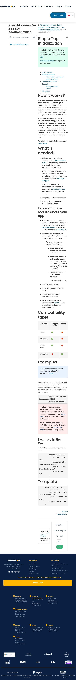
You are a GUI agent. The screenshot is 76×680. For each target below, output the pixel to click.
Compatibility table (49, 82)
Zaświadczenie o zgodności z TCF (42, 675)
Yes (59, 547)
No (59, 541)
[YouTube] (12, 572)
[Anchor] (46, 216)
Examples (45, 84)
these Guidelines (58, 189)
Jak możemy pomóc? (44, 535)
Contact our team (47, 61)
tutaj (41, 57)
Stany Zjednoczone (21, 609)
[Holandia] (14, 596)
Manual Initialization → (62, 513)
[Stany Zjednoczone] (14, 609)
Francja (17, 625)
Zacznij (56, 303)
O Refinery (48, 6)
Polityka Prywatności (6, 675)
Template (46, 91)
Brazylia (17, 637)
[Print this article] (67, 37)
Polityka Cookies (26, 675)
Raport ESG (27, 677)
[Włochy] (47, 596)
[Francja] (14, 625)
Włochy (50, 597)
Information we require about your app (55, 78)
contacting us (61, 230)
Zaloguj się (67, 6)
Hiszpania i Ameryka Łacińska (37, 597)
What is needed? (48, 74)
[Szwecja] (47, 625)
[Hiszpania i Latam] (30, 596)
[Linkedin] (9, 572)
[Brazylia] (14, 637)
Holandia (18, 597)
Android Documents (20, 44)
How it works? (47, 72)
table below (42, 143)
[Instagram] (18, 572)
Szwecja (50, 625)
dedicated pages (48, 227)
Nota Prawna (17, 675)
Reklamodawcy (35, 6)
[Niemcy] (30, 625)
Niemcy (34, 625)
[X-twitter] (15, 572)
